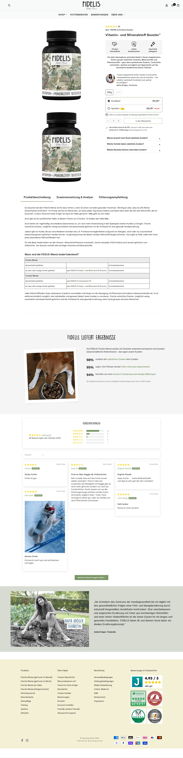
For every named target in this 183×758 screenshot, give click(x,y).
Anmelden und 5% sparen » (122, 407)
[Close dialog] (150, 341)
